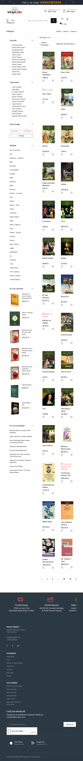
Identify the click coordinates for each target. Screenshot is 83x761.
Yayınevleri (10, 666)
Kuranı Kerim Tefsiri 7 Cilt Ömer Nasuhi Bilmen (20, 471)
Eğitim (12, 185)
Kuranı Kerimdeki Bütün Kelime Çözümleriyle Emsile (20, 441)
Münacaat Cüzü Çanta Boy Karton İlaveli (27, 369)
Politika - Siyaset (15, 232)
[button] (67, 19)
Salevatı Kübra (26, 385)
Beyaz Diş (65, 296)
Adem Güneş (16, 55)
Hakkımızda (10, 656)
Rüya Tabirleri (14, 244)
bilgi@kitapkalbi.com (13, 637)
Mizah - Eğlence (15, 224)
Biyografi (13, 166)
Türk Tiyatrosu (14, 272)
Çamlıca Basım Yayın (19, 106)
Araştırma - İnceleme (16, 158)
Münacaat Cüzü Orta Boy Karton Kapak (27, 351)
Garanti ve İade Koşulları (15, 663)
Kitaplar (58, 31)
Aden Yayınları (17, 87)
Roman (12, 240)
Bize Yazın (10, 672)
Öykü (11, 228)
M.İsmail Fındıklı (12, 695)
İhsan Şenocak (11, 689)
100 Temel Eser (15, 150)
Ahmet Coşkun (17, 64)
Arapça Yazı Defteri (16, 466)
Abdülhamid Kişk (17, 50)
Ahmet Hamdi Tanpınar (19, 69)
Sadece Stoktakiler (45, 44)
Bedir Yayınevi (17, 94)
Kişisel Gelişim (14, 217)
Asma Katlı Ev (47, 446)
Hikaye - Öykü (14, 205)
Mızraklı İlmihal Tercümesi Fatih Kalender (20, 431)
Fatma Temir (11, 699)
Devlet (44, 146)
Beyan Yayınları (17, 96)
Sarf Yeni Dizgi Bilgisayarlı (18, 450)
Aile (11, 154)
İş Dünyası (13, 213)
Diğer (11, 177)
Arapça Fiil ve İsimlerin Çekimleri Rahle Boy (20, 461)
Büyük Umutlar (47, 258)
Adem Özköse (17, 57)
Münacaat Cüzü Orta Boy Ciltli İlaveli (27, 332)
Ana (43, 409)
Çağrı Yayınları (17, 104)
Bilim (11, 162)
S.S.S (8, 660)
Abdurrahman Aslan (18, 47)
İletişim (9, 676)
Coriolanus (46, 221)
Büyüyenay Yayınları (19, 99)
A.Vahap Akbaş (17, 45)
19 (70, 579)
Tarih (11, 264)
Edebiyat (73, 31)
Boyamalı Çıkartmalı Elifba (18, 446)
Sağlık (12, 248)
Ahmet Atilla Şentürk (18, 62)
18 (64, 579)
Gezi (11, 197)
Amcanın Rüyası (48, 372)
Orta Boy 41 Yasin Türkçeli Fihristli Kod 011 (27, 296)
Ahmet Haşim (16, 74)
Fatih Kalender (11, 692)
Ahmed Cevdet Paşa (19, 59)
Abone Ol (69, 724)
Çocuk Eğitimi (14, 170)
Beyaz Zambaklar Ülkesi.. (46, 74)
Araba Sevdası (66, 335)
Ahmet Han (15, 71)
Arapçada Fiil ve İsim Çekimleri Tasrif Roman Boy (20, 455)
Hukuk (12, 209)
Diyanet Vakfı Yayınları (19, 116)
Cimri (63, 221)
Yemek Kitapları (15, 279)
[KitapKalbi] (15, 10)
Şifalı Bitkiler (14, 252)
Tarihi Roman (14, 268)
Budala (63, 258)
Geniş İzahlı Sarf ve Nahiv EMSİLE (21, 436)
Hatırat (12, 201)
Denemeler (65, 146)
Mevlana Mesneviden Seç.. (65, 448)
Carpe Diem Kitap (18, 101)
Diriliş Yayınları (16, 113)
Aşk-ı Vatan (46, 94)
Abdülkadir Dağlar (18, 52)
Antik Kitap (15, 89)
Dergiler (12, 174)
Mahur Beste (47, 522)
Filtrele (21, 136)
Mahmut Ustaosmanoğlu (14, 686)
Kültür (11, 221)
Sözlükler (13, 260)
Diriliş (63, 109)
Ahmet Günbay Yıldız (19, 67)
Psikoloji (12, 236)
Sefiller (63, 184)
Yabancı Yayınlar (15, 275)
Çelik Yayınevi (16, 109)
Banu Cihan (65, 72)
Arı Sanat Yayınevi (18, 92)
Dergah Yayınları (17, 111)
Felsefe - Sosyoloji (16, 193)
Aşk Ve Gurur (66, 372)
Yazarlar (9, 669)
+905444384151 (12, 640)
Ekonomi (12, 189)
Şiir (11, 256)
